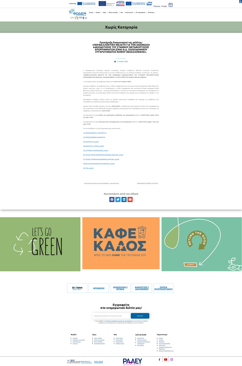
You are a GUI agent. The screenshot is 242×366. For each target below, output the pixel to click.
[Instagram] (172, 359)
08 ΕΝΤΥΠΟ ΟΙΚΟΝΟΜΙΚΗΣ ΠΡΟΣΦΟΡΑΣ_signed (99, 163)
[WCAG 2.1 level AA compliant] (71, 361)
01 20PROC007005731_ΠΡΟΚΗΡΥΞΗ (94, 133)
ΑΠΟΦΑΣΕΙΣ (98, 288)
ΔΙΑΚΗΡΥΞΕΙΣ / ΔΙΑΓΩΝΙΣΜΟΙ (142, 288)
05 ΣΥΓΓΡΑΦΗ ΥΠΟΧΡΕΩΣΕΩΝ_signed (95, 150)
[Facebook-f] (159, 359)
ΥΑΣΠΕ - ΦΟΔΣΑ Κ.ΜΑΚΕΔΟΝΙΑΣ (98, 362)
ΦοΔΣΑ (98, 12)
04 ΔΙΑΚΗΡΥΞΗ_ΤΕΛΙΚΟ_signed (93, 146)
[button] (111, 199)
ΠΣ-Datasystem (140, 12)
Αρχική (91, 12)
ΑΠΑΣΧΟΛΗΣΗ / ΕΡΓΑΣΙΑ (120, 288)
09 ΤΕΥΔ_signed (88, 168)
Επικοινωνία (129, 12)
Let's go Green (140, 334)
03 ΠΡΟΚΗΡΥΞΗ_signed (91, 141)
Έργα (104, 12)
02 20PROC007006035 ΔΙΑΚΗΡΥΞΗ (94, 137)
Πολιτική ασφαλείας (86, 362)
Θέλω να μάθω (113, 12)
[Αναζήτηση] (170, 5)
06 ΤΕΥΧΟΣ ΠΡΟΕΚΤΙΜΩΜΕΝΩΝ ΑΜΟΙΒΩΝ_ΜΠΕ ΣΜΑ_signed (103, 155)
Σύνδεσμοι (151, 12)
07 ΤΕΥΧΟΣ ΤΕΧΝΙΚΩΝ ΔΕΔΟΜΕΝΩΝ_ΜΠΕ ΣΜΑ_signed (101, 159)
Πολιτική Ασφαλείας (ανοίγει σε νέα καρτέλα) (119, 321)
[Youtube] (166, 359)
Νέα (121, 12)
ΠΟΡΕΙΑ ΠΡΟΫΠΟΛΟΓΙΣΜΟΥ (163, 288)
